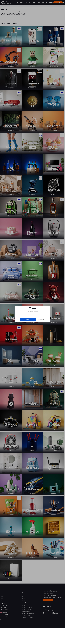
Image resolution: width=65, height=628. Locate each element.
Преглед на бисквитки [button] (41, 319)
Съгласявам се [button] (28, 319)
